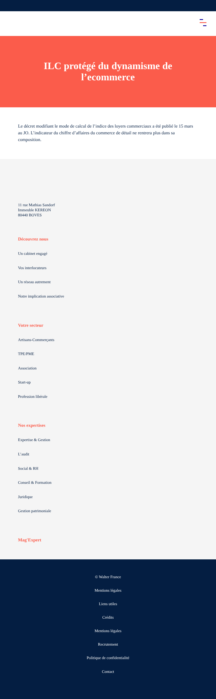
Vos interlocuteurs (32, 268)
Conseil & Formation (34, 483)
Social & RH (28, 469)
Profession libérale (33, 397)
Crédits (108, 618)
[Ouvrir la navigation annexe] (9, 5)
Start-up (24, 382)
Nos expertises (31, 425)
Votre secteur (30, 325)
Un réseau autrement (34, 282)
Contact (108, 672)
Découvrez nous (33, 239)
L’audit (23, 454)
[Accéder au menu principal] (203, 22)
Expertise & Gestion (34, 440)
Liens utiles (108, 604)
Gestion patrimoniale (34, 511)
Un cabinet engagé (32, 254)
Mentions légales (107, 591)
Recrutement (108, 645)
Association (27, 368)
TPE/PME (26, 354)
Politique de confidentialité (108, 658)
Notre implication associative (41, 296)
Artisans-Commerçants (36, 340)
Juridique (25, 497)
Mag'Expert (29, 540)
